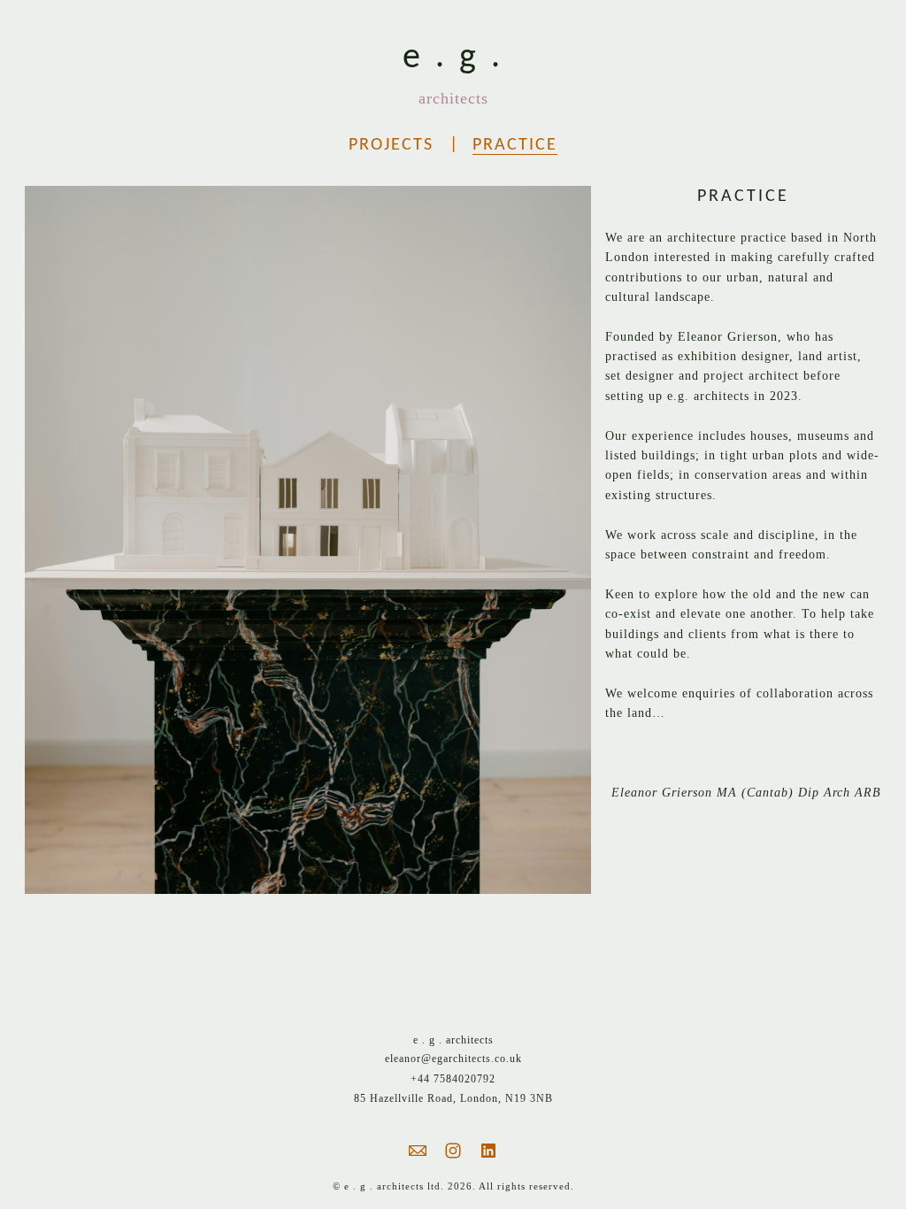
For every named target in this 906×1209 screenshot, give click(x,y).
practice (514, 145)
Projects (391, 145)
